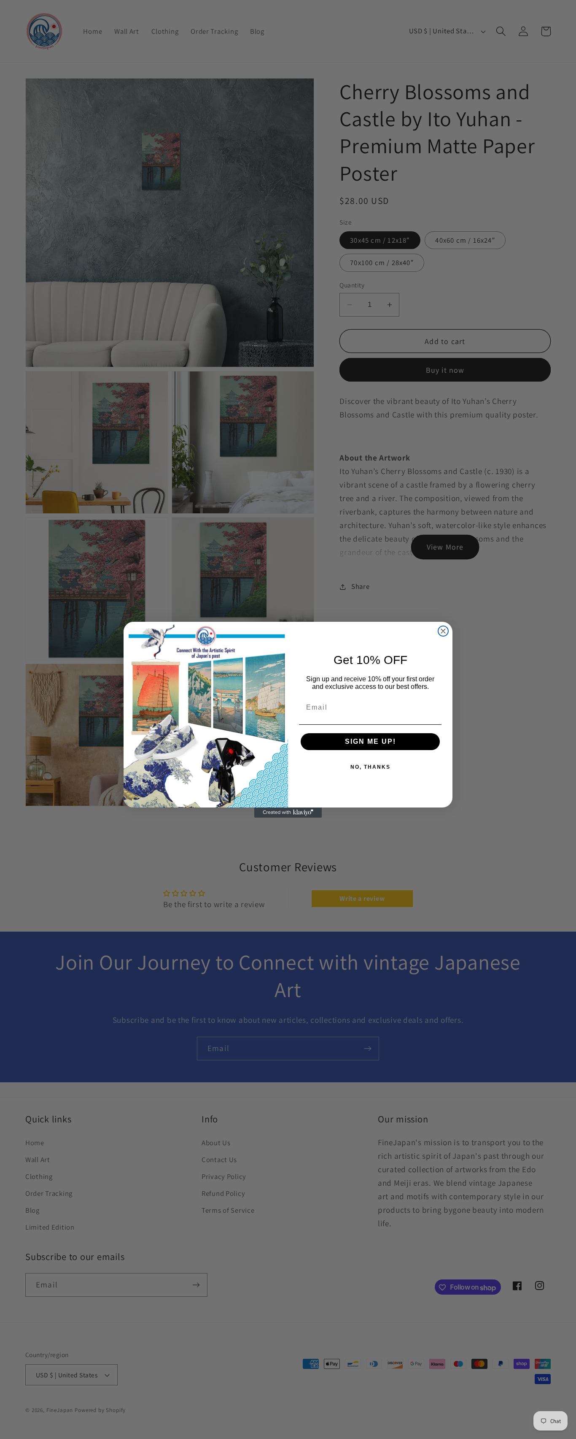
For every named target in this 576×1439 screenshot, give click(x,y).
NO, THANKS (370, 767)
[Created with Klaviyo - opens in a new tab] (288, 813)
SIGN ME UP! (370, 741)
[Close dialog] (443, 631)
